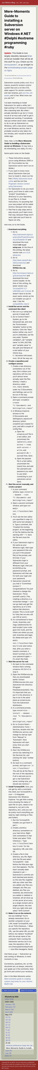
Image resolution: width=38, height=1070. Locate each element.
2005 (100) (9, 1002)
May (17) (8, 1015)
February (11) (10, 1007)
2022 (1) (8, 1056)
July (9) (8, 1053)
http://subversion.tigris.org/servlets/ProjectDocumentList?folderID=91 (23, 237)
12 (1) (8, 1033)
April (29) (9, 1012)
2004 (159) (9, 999)
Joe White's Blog (8, 2)
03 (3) (8, 1020)
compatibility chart (20, 304)
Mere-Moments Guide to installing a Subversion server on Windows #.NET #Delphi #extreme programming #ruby (20, 1048)
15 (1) (8, 1035)
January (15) (10, 1004)
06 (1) (8, 1022)
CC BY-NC (28, 1064)
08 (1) (8, 1027)
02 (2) (8, 1017)
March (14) (9, 1009)
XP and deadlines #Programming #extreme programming (28, 990)
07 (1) (8, 1025)
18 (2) (8, 1038)
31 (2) (8, 1043)
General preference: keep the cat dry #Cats (11, 990)
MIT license (5, 1068)
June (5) (8, 1051)
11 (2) (8, 1030)
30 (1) (8, 1040)
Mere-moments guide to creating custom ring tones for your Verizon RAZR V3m (18, 981)
